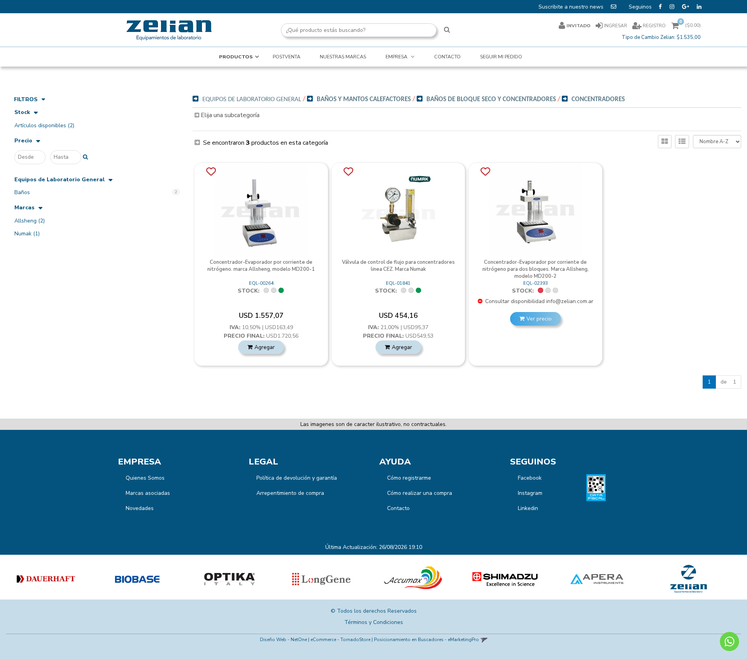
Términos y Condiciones (373, 622)
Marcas (24, 208)
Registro (654, 26)
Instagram (530, 493)
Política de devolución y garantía (296, 478)
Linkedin (528, 508)
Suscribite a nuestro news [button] (571, 7)
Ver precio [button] (539, 318)
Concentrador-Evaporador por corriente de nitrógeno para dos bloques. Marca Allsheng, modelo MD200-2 (535, 269)
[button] (483, 639)
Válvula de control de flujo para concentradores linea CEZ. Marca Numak (398, 266)
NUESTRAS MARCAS (343, 56)
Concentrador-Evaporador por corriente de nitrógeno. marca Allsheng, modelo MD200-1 (261, 266)
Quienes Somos (145, 478)
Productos (236, 56)
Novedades (140, 508)
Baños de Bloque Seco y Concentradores (491, 99)
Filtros (26, 99)
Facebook (530, 478)
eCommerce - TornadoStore (340, 639)
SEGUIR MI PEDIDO (501, 56)
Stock (22, 112)
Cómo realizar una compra (419, 493)
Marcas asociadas (148, 493)
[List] (682, 141)
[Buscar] (447, 30)
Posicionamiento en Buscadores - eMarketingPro (426, 639)
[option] (46, 579)
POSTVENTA (286, 56)
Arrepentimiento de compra (290, 493)
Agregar (264, 347)
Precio (23, 141)
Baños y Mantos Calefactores (364, 99)
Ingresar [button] (615, 26)
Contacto (398, 508)
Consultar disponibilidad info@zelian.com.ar (538, 301)
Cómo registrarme (409, 478)
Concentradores (598, 99)
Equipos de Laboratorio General (59, 180)
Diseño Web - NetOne (283, 639)
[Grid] (665, 141)
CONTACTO (447, 56)
